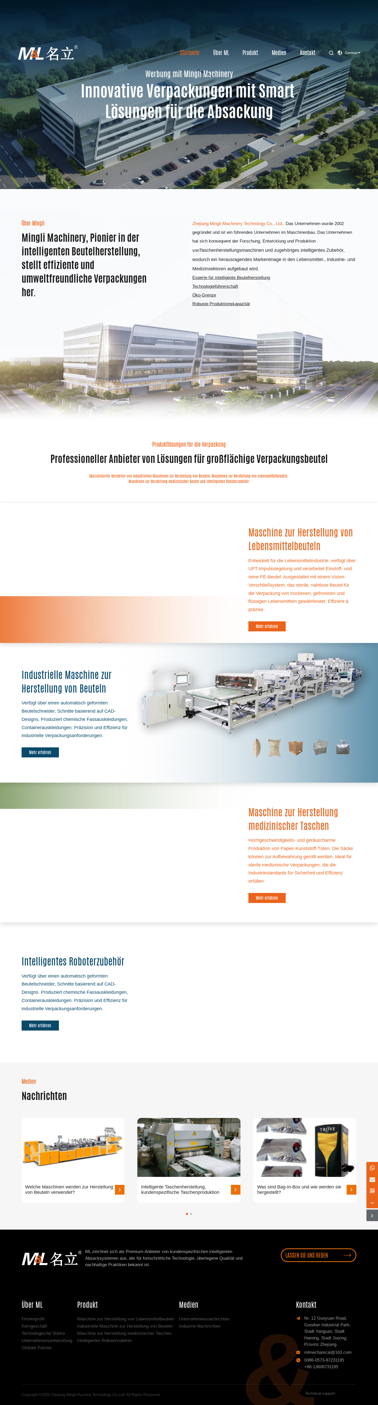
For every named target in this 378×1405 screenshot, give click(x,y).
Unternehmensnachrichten (204, 1319)
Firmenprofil (33, 1319)
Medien (279, 53)
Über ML (221, 53)
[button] (187, 1214)
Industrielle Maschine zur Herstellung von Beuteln (125, 1326)
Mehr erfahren (49, 149)
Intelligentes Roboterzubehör (104, 1340)
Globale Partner (37, 1347)
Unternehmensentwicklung (47, 1340)
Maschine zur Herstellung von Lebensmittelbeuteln (125, 1319)
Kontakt (307, 53)
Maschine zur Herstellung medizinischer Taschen (124, 1333)
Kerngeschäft (34, 1326)
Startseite (189, 53)
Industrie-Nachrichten (199, 1326)
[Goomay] (346, 1393)
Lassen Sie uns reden (318, 1255)
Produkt (250, 53)
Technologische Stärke (43, 1333)
